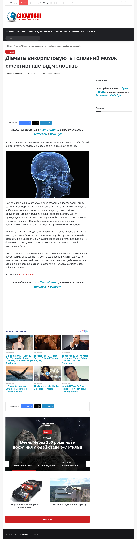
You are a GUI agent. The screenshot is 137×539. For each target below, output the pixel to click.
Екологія (58, 32)
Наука (30, 32)
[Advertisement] (47, 97)
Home (9, 46)
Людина (17, 46)
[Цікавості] (24, 16)
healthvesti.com (28, 274)
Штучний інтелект (43, 32)
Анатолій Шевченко (15, 73)
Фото (83, 32)
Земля (67, 32)
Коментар (47, 519)
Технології (21, 32)
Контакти (91, 32)
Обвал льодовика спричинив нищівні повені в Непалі (52, 3)
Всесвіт (75, 32)
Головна (10, 32)
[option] (47, 444)
